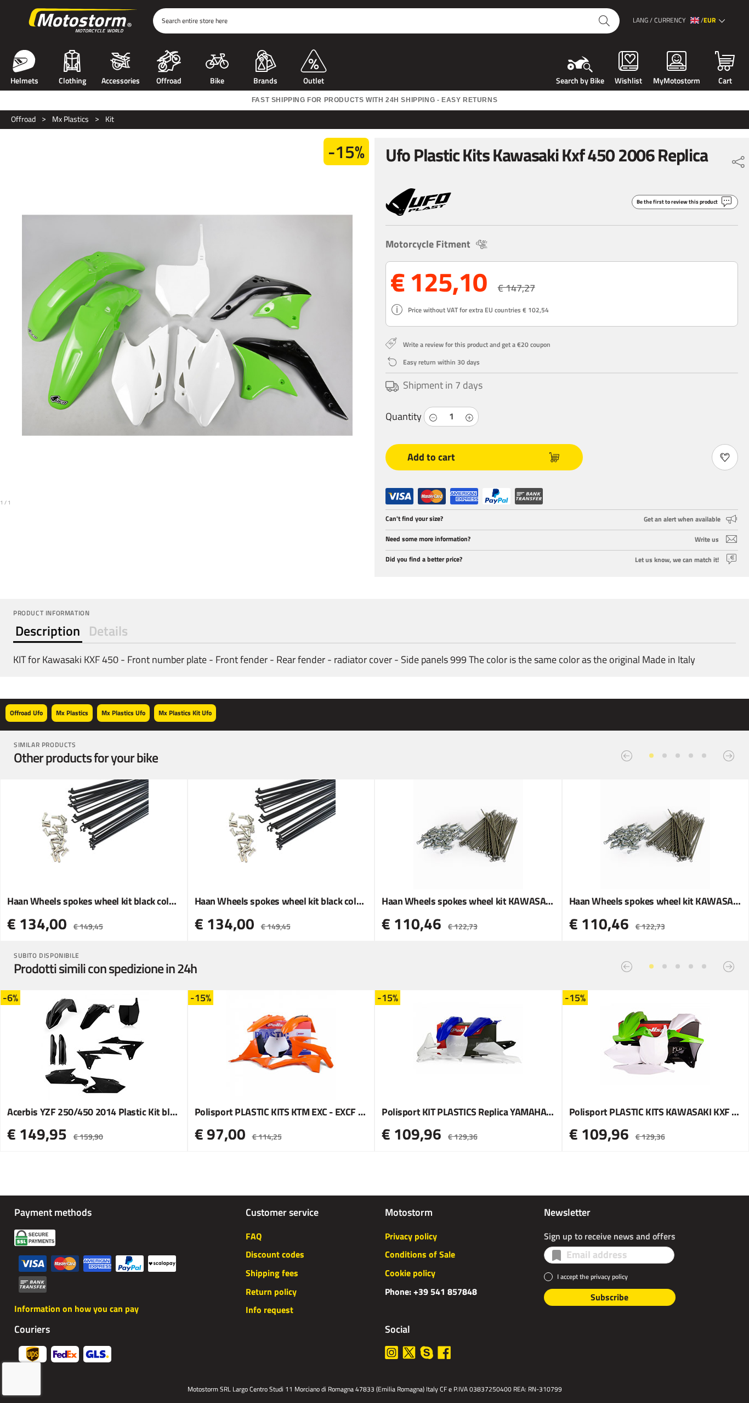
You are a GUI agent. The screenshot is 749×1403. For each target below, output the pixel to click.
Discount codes (275, 1254)
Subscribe (609, 1297)
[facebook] (444, 1352)
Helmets (24, 80)
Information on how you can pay (76, 1308)
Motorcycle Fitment (427, 244)
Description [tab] (47, 631)
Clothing (72, 80)
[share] (738, 159)
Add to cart (431, 457)
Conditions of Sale (420, 1254)
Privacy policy (411, 1236)
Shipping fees (272, 1272)
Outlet (313, 80)
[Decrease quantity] (433, 416)
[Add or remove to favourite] (725, 457)
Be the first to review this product (677, 202)
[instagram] (391, 1352)
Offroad (168, 80)
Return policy (271, 1291)
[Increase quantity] (469, 416)
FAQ (254, 1236)
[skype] (426, 1352)
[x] (409, 1352)
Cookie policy (410, 1272)
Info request (269, 1309)
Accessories (120, 80)
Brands (265, 80)
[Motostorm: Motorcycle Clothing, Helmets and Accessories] (83, 20)
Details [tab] (108, 631)
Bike (217, 80)
